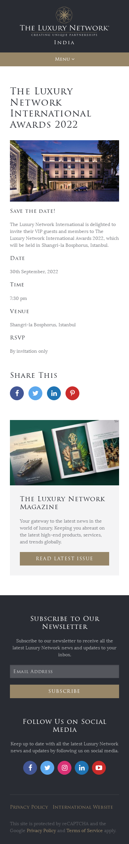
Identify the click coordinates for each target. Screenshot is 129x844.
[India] (64, 26)
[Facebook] (17, 393)
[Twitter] (35, 393)
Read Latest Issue (65, 558)
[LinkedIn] (54, 393)
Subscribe (64, 691)
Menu (62, 59)
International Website (83, 807)
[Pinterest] (72, 393)
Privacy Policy (29, 807)
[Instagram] (64, 768)
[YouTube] (99, 768)
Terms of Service (84, 830)
